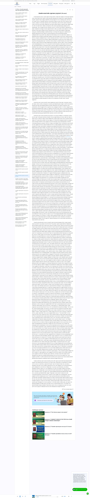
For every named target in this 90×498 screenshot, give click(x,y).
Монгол (74, 0)
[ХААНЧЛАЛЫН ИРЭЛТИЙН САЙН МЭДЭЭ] (17, 3)
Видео (38, 3)
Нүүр (30, 3)
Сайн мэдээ (55, 3)
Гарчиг (34, 9)
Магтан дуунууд (44, 3)
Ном (34, 3)
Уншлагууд (50, 3)
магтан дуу (68, 136)
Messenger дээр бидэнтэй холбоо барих (80, 489)
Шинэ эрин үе (67, 3)
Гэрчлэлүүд (61, 3)
